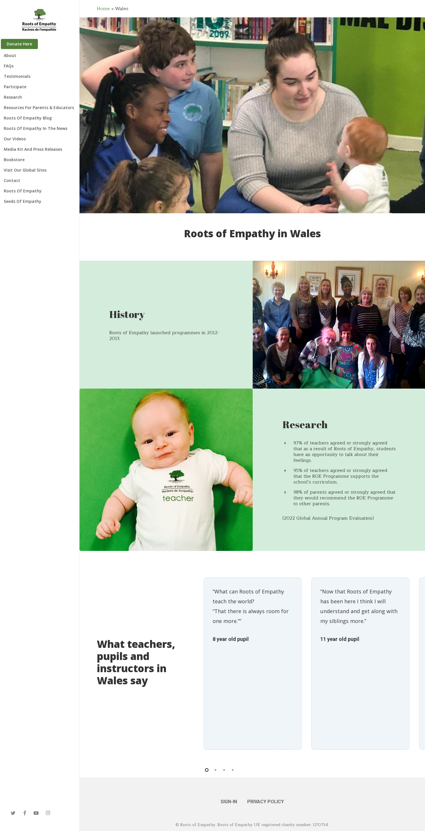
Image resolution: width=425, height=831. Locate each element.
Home (103, 8)
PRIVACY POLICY (265, 801)
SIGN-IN (229, 801)
